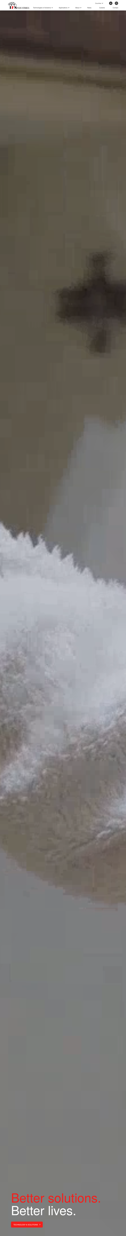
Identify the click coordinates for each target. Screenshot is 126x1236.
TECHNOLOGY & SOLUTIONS (25, 1224)
